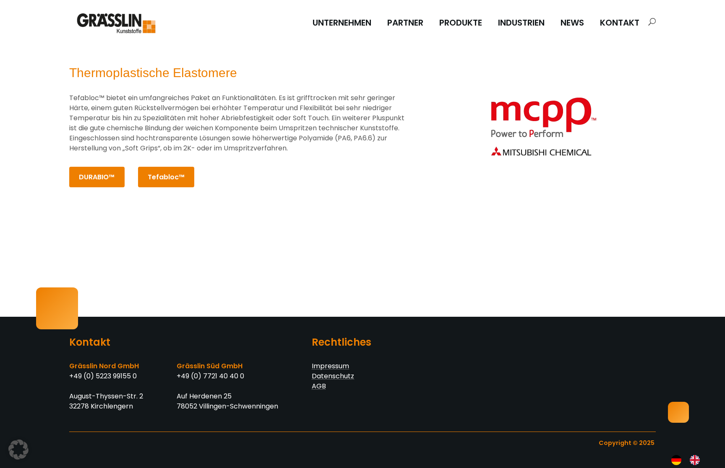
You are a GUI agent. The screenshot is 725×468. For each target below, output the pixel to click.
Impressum (330, 366)
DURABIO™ (97, 177)
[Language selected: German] (688, 460)
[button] (650, 22)
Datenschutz (333, 376)
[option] (697, 460)
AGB (319, 386)
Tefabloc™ (166, 177)
